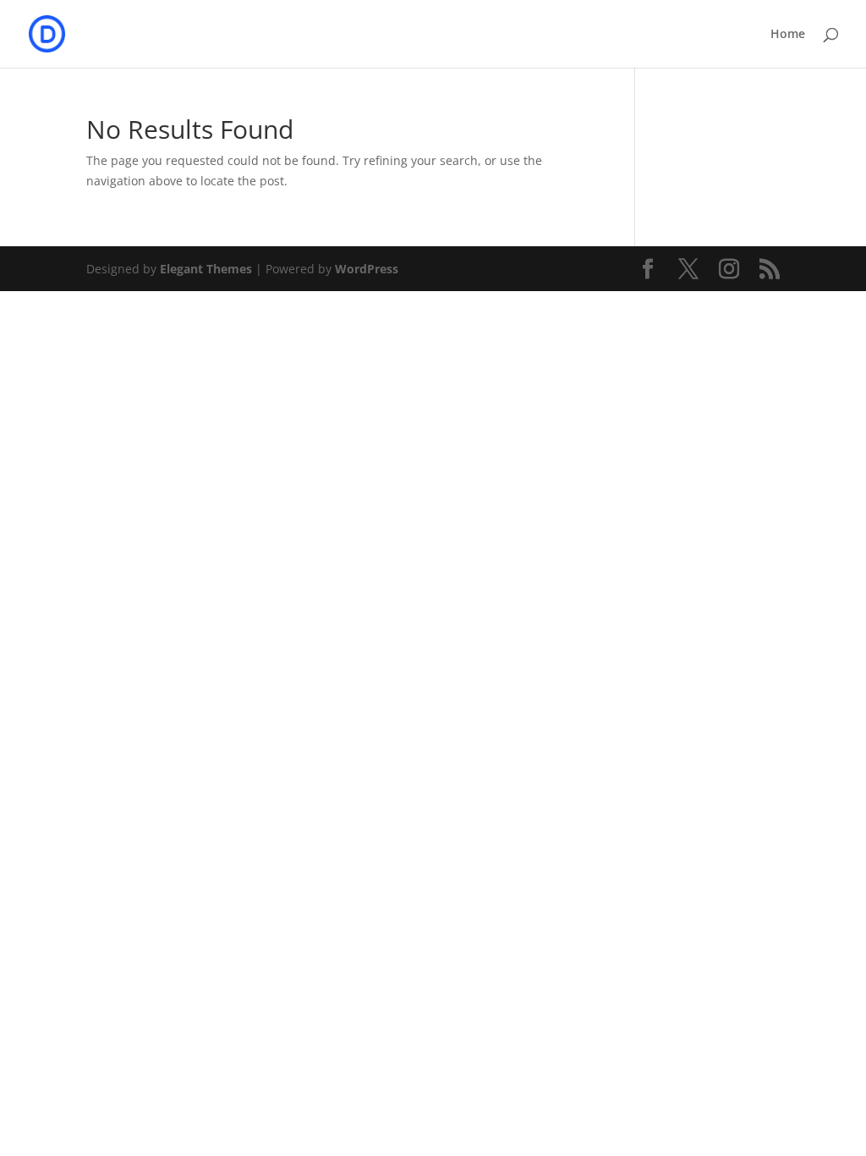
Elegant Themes (206, 269)
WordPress (366, 269)
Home (787, 34)
